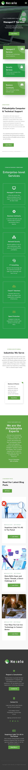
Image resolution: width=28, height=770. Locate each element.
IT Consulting (14, 265)
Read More (14, 398)
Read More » (14, 747)
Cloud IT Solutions (14, 291)
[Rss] (18, 721)
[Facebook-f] (10, 721)
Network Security (14, 242)
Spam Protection (14, 316)
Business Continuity (14, 216)
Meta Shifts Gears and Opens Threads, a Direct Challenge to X (14, 578)
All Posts (7, 491)
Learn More (8, 145)
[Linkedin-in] (15, 721)
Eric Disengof (18, 524)
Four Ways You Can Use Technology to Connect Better (14, 627)
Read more (14, 456)
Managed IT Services (14, 193)
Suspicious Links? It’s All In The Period (14, 528)
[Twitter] (13, 721)
